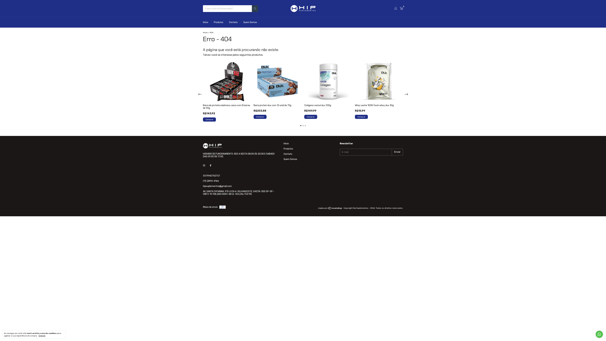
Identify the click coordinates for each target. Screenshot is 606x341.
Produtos (218, 22)
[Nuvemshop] (330, 209)
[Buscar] (255, 8)
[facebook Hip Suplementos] (210, 165)
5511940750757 (211, 175)
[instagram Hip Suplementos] (204, 165)
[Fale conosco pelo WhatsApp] (599, 334)
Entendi (42, 336)
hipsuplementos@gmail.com (217, 186)
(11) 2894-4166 (211, 181)
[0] (401, 8)
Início (205, 22)
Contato (233, 22)
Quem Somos (250, 22)
